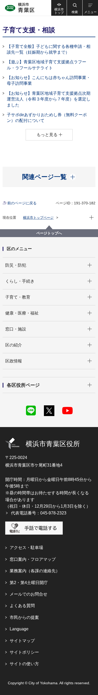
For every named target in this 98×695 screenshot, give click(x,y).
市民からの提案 (24, 617)
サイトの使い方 (24, 664)
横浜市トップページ (38, 218)
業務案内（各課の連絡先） (35, 571)
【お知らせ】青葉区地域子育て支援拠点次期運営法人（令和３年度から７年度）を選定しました (48, 99)
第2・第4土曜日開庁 (29, 582)
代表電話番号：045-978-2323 (38, 513)
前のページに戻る (22, 203)
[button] (74, 8)
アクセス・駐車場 (26, 547)
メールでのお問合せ (28, 594)
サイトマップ (22, 640)
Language (19, 629)
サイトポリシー (24, 652)
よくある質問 (22, 605)
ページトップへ (49, 233)
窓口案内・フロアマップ (33, 559)
